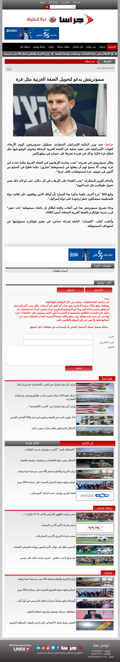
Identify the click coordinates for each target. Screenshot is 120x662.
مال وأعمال (77, 47)
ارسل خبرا (53, 2)
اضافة (79, 368)
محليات (102, 47)
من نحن (76, 2)
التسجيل (98, 290)
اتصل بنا (65, 2)
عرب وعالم (91, 47)
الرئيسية (112, 47)
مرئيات (51, 47)
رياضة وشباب (39, 47)
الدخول (70, 290)
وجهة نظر (25, 47)
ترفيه (42, 2)
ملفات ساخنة (63, 47)
